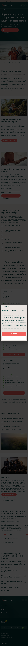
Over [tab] (23, 310)
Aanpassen (13, 338)
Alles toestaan (14, 333)
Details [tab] (14, 310)
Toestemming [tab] (5, 310)
